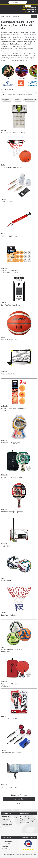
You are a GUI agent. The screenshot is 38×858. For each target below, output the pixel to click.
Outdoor (8, 16)
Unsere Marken (7, 841)
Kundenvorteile (7, 822)
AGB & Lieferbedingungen (10, 817)
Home (2, 16)
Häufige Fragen (7, 824)
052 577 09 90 (32, 12)
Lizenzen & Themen (8, 844)
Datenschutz (6, 819)
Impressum (5, 827)
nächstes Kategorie (35, 16)
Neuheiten (5, 846)
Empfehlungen (7, 849)
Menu (2, 2)
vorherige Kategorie (32, 16)
